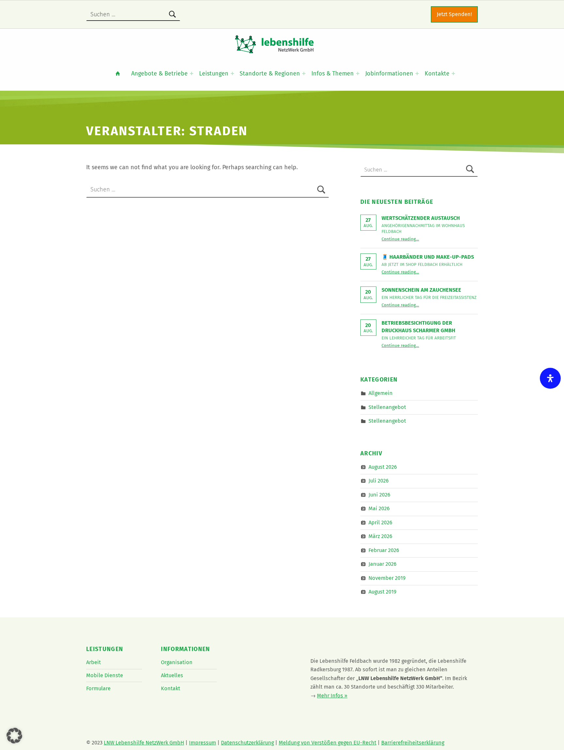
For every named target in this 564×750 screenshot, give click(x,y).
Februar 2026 (383, 550)
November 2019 (387, 578)
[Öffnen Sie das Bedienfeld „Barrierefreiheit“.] (550, 378)
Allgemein (380, 393)
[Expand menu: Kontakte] (453, 73)
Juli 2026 (378, 481)
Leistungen (213, 73)
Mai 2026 (379, 508)
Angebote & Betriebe (159, 73)
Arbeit (93, 662)
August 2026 (382, 467)
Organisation (177, 662)
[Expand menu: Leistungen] (232, 73)
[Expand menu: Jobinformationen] (417, 73)
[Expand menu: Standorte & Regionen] (304, 73)
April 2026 (380, 522)
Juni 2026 (379, 495)
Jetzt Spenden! (454, 14)
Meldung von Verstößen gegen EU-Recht (327, 743)
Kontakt (170, 688)
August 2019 (382, 592)
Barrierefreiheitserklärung (412, 743)
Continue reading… (400, 238)
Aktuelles (172, 675)
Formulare (98, 688)
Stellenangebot (387, 407)
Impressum (202, 743)
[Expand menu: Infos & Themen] (357, 73)
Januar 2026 (382, 564)
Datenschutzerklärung (247, 743)
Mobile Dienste (104, 675)
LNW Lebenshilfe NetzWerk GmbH (144, 743)
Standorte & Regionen (270, 73)
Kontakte (437, 73)
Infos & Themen (332, 73)
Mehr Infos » (332, 696)
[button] (14, 735)
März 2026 (380, 536)
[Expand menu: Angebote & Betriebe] (191, 73)
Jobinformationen (389, 73)
